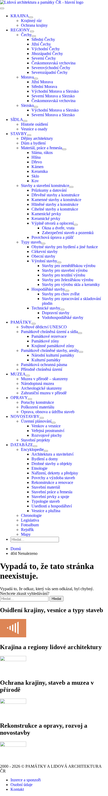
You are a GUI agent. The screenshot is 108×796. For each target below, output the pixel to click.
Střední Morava (44, 86)
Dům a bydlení (33, 143)
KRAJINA (19, 16)
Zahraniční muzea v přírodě (44, 393)
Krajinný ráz (31, 20)
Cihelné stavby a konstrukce (54, 209)
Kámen (37, 166)
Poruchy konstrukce (37, 402)
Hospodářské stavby (48, 289)
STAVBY (18, 133)
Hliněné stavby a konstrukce (54, 204)
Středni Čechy (43, 39)
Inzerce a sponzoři (25, 780)
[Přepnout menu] (31, 17)
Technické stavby (45, 308)
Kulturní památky (46, 360)
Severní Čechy (43, 58)
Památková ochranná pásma (44, 364)
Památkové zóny (45, 341)
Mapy (26, 534)
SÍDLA (16, 119)
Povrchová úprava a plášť (52, 237)
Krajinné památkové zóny (52, 346)
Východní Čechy (45, 49)
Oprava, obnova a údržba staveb (47, 412)
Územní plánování (36, 421)
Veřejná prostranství (47, 430)
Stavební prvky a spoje (50, 496)
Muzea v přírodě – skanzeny (44, 379)
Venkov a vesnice (46, 426)
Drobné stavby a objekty (51, 463)
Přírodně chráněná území (41, 369)
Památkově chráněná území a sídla (49, 331)
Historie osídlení (34, 124)
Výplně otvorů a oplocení (52, 223)
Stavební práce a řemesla (51, 492)
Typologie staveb (45, 501)
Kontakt (17, 789)
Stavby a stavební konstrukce (45, 185)
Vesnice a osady (34, 129)
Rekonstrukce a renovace (52, 482)
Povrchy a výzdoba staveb (53, 478)
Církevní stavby (44, 251)
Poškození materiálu (37, 407)
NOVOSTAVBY (25, 416)
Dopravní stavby (55, 313)
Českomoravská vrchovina (53, 63)
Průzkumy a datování (49, 190)
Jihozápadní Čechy (47, 53)
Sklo (35, 176)
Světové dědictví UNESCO (44, 327)
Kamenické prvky (46, 214)
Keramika (39, 171)
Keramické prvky (45, 218)
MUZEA (18, 374)
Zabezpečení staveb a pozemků (68, 232)
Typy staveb (31, 242)
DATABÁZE (21, 445)
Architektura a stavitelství (52, 454)
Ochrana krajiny (34, 25)
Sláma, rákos (42, 152)
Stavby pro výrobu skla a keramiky (71, 284)
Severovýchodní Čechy (50, 67)
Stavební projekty (35, 440)
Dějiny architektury (37, 138)
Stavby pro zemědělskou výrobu (68, 265)
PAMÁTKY (20, 322)
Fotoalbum (30, 525)
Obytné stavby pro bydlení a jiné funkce (64, 247)
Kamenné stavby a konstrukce (56, 199)
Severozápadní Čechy (49, 72)
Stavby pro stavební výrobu (65, 270)
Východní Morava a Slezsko (55, 91)
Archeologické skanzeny (41, 388)
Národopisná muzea (37, 383)
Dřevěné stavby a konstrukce (55, 195)
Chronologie (31, 515)
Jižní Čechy (41, 44)
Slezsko (27, 105)
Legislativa (30, 520)
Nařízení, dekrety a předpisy (54, 473)
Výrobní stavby (44, 261)
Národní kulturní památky (52, 355)
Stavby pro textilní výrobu (63, 275)
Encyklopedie (32, 449)
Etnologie (39, 468)
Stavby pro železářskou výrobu (67, 280)
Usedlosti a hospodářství (51, 506)
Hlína (36, 157)
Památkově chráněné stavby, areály (50, 350)
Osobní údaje (21, 784)
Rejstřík (27, 529)
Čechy (26, 34)
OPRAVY (19, 397)
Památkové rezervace (49, 336)
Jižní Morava (42, 82)
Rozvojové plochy (46, 435)
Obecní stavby (43, 256)
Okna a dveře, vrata (58, 228)
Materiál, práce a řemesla (41, 148)
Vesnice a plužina (45, 510)
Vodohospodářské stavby (62, 317)
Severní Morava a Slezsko (53, 96)
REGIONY (20, 30)
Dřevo (36, 162)
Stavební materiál (45, 487)
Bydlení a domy (44, 459)
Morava (27, 77)
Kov (35, 181)
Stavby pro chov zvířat (60, 294)
